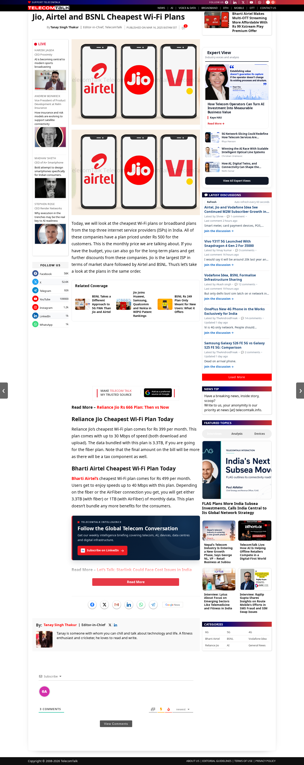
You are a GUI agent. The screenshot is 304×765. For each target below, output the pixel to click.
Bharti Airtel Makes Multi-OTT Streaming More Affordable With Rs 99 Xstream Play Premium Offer (250, 22)
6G (206, 632)
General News (257, 645)
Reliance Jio (212, 645)
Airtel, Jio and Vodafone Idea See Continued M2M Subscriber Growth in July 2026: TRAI (235, 209)
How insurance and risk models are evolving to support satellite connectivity (49, 118)
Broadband (209, 8)
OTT (252, 8)
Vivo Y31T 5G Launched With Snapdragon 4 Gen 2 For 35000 (229, 243)
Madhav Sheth (45, 158)
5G (228, 632)
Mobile (239, 8)
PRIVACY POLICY (265, 761)
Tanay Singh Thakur (64, 27)
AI (172, 8)
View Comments (116, 723)
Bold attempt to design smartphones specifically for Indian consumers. (50, 171)
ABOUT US (192, 761)
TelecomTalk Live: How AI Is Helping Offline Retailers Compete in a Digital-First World (253, 551)
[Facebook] (92, 604)
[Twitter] (104, 604)
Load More (237, 377)
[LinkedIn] (129, 604)
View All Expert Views (236, 180)
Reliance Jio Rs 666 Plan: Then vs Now (133, 407)
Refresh (212, 202)
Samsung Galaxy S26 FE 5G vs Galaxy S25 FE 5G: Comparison (234, 345)
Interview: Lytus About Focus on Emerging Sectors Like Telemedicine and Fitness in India (218, 601)
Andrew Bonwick (47, 96)
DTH (226, 8)
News (161, 8)
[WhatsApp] (141, 604)
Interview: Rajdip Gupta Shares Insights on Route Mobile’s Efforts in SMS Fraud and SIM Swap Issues (253, 603)
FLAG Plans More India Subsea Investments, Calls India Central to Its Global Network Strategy (234, 508)
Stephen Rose (45, 204)
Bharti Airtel (212, 639)
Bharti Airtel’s (85, 478)
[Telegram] (153, 604)
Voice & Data (187, 8)
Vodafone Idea (258, 639)
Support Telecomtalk (46, 2)
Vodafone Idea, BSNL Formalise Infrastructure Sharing (230, 277)
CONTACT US (268, 8)
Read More (136, 582)
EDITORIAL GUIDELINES (216, 761)
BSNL (230, 639)
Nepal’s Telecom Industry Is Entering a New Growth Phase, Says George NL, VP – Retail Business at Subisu (218, 553)
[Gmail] (117, 604)
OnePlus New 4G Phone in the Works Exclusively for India (234, 311)
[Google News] (172, 604)
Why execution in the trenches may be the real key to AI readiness (50, 216)
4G (250, 632)
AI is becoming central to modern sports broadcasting (50, 63)
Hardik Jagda (44, 50)
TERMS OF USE (243, 761)
